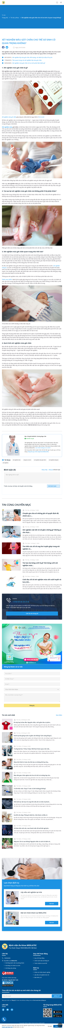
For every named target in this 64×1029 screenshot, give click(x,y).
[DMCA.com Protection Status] (8, 983)
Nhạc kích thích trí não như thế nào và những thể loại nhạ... (31, 762)
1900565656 (7, 958)
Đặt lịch (51, 903)
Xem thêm (59, 715)
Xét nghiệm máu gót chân (9, 117)
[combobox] (32, 689)
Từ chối (50, 1026)
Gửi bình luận (52, 486)
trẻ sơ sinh (41, 117)
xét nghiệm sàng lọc (53, 460)
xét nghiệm (5, 462)
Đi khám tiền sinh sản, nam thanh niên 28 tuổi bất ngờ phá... (31, 828)
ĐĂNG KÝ (57, 996)
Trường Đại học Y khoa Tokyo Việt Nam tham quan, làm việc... (32, 749)
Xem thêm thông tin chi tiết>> (43, 448)
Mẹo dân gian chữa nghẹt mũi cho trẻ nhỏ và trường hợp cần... (32, 775)
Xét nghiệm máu (7, 127)
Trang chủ (5, 17)
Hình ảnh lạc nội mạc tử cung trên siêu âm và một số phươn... (32, 802)
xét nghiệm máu (16, 460)
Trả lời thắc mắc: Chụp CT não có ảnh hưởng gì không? (30, 788)
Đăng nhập (45, 469)
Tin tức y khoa (15, 17)
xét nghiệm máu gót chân (40, 460)
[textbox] (32, 689)
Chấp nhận (58, 1026)
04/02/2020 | (24, 63)
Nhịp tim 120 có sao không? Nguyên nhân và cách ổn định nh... (32, 841)
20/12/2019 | (28, 57)
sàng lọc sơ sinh (27, 460)
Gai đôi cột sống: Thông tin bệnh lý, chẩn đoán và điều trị (30, 815)
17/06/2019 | (23, 60)
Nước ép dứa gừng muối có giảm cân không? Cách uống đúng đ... (33, 735)
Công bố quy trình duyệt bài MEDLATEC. (38, 451)
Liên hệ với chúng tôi (32, 613)
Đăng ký (51, 469)
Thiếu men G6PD (7, 279)
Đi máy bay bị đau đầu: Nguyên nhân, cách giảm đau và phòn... (32, 722)
